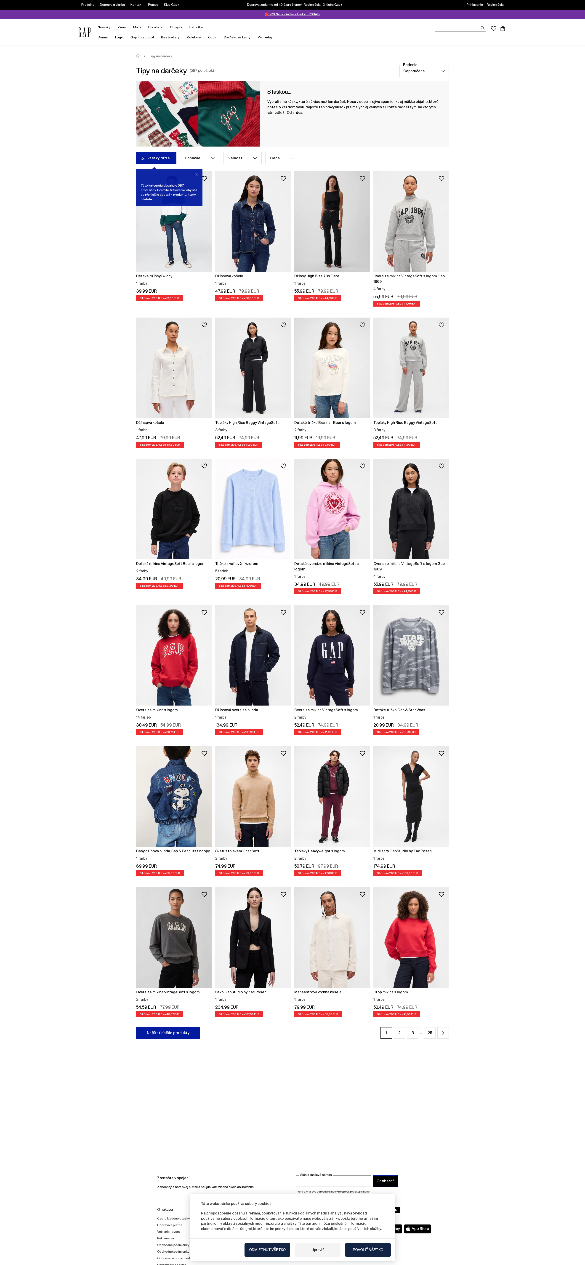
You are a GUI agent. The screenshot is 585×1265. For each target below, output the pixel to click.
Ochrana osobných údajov (176, 1258)
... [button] (421, 1033)
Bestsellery (170, 37)
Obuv (212, 37)
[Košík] (502, 28)
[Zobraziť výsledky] (482, 28)
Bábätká (196, 27)
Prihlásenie (475, 4)
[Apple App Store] (417, 1228)
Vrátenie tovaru (168, 1231)
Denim (103, 37)
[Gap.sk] (84, 32)
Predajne (87, 4)
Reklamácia (165, 1238)
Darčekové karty (237, 37)
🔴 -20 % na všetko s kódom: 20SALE (292, 14)
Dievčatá (155, 27)
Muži (137, 27)
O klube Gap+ (333, 4)
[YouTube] (395, 1210)
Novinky (104, 27)
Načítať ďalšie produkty (168, 1033)
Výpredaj (265, 37)
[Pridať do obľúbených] (204, 178)
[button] (443, 1033)
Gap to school (142, 37)
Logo (119, 37)
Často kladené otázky (173, 1218)
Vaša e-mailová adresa (316, 1175)
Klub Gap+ (171, 4)
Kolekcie (194, 37)
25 (430, 1033)
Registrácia (312, 4)
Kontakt (136, 4)
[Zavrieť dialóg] (196, 175)
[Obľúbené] (493, 28)
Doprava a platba (112, 4)
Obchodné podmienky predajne (180, 1251)
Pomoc (153, 4)
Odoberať (385, 1181)
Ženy (122, 27)
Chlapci (176, 27)
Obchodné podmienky (173, 1245)
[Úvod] (138, 56)
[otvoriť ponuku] (112, 27)
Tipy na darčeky (160, 56)
